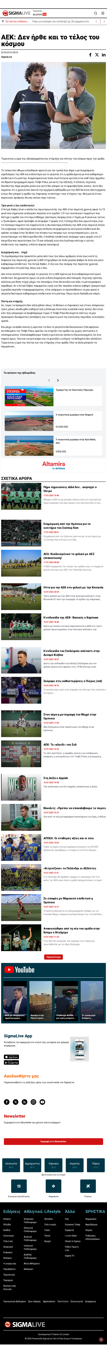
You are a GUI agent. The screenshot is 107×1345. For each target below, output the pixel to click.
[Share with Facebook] (90, 55)
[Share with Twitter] (97, 55)
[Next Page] (58, 380)
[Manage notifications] (101, 1339)
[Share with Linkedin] (103, 55)
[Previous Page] (49, 380)
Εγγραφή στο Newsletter (53, 1141)
